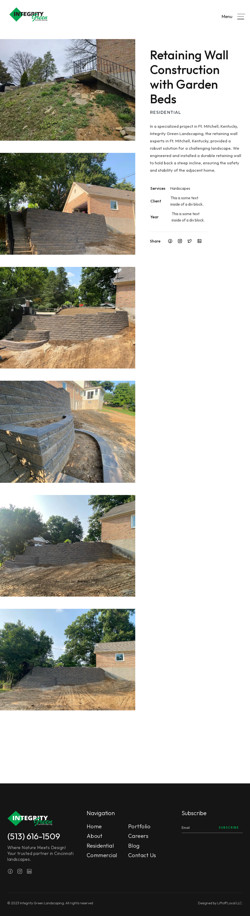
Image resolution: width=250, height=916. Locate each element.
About (95, 836)
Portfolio (139, 826)
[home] (24, 16)
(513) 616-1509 (33, 836)
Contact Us (142, 855)
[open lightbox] (67, 90)
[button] (241, 16)
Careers (138, 836)
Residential (100, 846)
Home (94, 826)
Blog (134, 846)
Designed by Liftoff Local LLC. (220, 903)
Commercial (102, 855)
